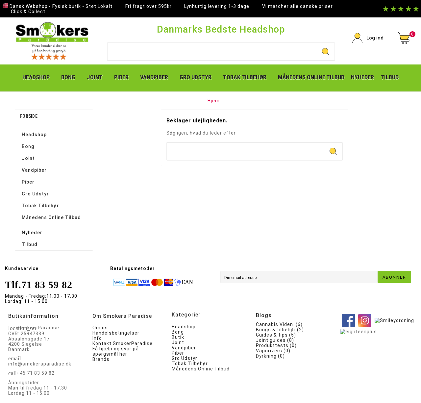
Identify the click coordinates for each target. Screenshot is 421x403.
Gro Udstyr (35, 193)
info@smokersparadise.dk (39, 363)
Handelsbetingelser (115, 333)
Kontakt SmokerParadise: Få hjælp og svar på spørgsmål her (123, 349)
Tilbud (29, 244)
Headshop (34, 134)
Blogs (264, 315)
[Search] (325, 51)
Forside (28, 116)
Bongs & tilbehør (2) (280, 329)
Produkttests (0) (276, 345)
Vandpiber (34, 170)
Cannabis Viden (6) (279, 324)
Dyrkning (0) (270, 356)
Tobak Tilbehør (40, 205)
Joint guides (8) (275, 340)
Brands (101, 359)
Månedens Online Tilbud (51, 217)
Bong (28, 146)
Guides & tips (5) (276, 335)
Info (97, 338)
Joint (28, 158)
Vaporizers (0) (273, 350)
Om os (100, 327)
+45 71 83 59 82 (35, 373)
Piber (28, 182)
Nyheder (32, 232)
